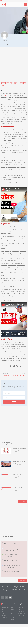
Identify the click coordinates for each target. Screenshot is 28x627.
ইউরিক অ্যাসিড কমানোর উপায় (18, 474)
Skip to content (4, 1)
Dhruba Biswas (6, 43)
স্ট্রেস (10, 356)
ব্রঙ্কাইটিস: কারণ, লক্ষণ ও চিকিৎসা (19, 448)
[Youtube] (10, 597)
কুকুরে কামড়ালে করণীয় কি (17, 487)
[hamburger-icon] (25, 4)
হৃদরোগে (5, 95)
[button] (7, 366)
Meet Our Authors (7, 536)
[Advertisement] (14, 65)
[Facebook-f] (2, 597)
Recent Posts (6, 442)
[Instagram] (6, 597)
